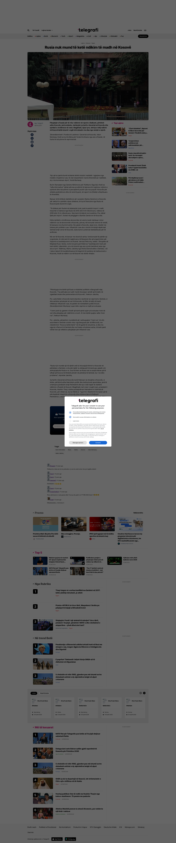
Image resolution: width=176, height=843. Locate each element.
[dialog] (88, 421)
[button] (88, 421)
